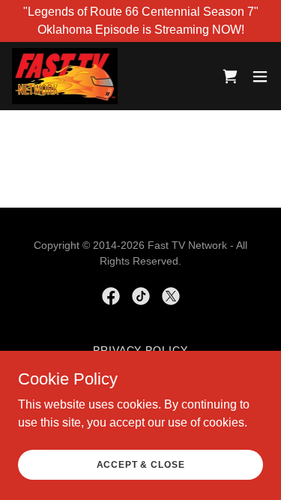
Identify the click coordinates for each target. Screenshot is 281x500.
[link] (65, 76)
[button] (260, 76)
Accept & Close (141, 464)
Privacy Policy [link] (141, 350)
